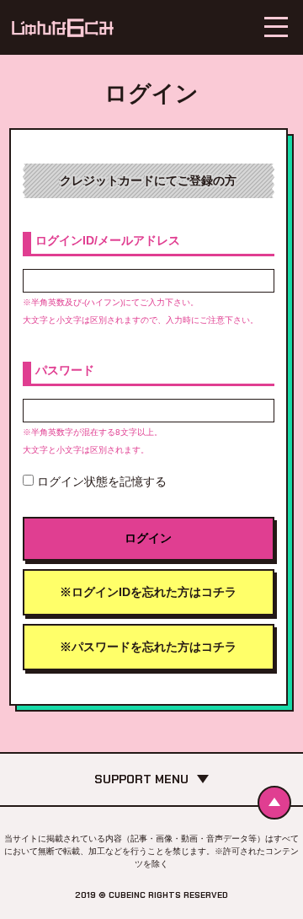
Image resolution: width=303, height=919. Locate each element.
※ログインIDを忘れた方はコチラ (148, 592)
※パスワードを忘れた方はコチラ (148, 646)
